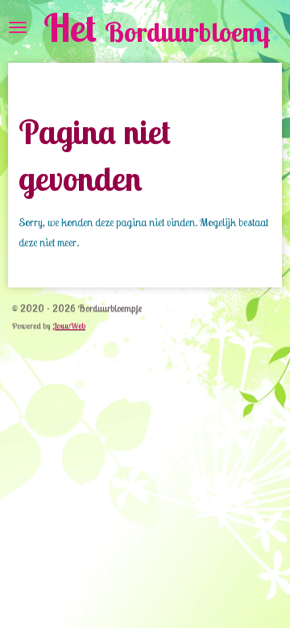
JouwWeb (68, 325)
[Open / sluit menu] (17, 27)
